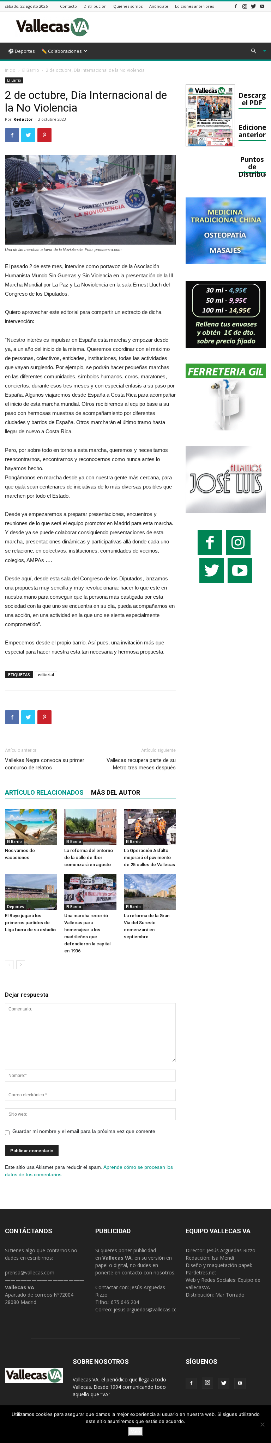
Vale (135, 1431)
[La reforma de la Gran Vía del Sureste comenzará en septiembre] (150, 892)
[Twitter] (253, 6)
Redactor (22, 119)
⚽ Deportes (21, 51)
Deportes (15, 906)
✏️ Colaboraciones (61, 51)
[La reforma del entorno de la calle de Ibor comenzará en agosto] (90, 826)
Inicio (10, 70)
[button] (255, 51)
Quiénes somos (128, 6)
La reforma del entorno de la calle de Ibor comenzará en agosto (88, 857)
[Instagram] (244, 6)
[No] (262, 1424)
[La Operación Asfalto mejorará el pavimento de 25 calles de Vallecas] (150, 826)
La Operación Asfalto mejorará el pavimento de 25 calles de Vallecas (149, 857)
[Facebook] (236, 6)
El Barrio (30, 70)
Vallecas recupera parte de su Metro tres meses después (141, 764)
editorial (46, 674)
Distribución (95, 6)
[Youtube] (262, 6)
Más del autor (115, 792)
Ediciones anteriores (194, 6)
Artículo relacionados (44, 792)
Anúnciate (158, 6)
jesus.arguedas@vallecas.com (148, 1309)
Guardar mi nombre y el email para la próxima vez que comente (83, 1131)
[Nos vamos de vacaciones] (31, 826)
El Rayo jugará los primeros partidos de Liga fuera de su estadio (30, 922)
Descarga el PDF (254, 98)
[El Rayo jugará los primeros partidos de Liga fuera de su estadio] (31, 892)
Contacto (68, 6)
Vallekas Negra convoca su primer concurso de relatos (44, 764)
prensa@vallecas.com (29, 1272)
